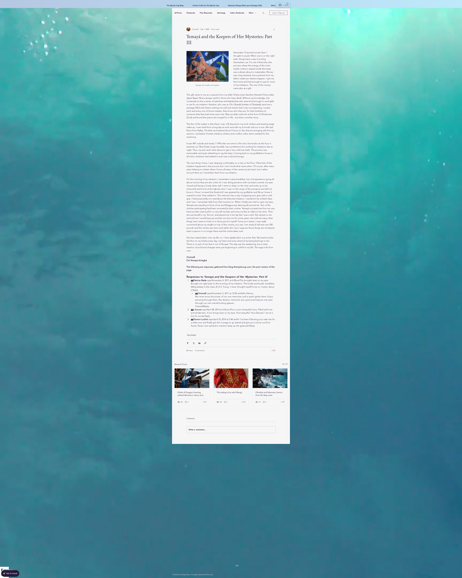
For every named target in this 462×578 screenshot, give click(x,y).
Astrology (221, 13)
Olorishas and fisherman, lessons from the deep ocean (269, 393)
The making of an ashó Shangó (229, 392)
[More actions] (274, 29)
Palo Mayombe (206, 13)
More (251, 13)
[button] (263, 13)
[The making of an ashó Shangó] (231, 378)
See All (285, 364)
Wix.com (210, 574)
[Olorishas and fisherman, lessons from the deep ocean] (270, 378)
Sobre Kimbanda (237, 13)
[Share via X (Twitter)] (193, 343)
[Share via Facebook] (187, 343)
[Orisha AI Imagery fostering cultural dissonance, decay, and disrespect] (192, 378)
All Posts (178, 13)
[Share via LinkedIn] (199, 343)
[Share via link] (205, 343)
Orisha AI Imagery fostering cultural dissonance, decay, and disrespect (190, 393)
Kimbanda (191, 13)
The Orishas (191, 335)
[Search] (287, 3)
